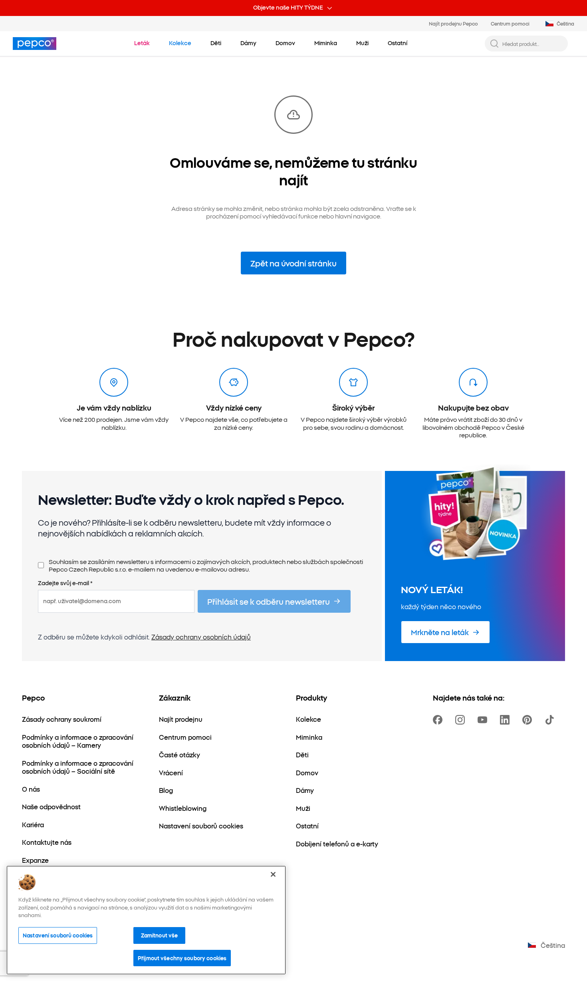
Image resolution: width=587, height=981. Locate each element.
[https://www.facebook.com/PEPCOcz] (439, 720)
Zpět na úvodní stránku (293, 263)
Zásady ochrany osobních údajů (201, 636)
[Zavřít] (273, 874)
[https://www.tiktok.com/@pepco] (551, 720)
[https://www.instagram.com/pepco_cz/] (461, 720)
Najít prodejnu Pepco (453, 23)
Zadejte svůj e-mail (65, 583)
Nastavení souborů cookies (58, 935)
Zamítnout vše (159, 935)
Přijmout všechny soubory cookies (182, 957)
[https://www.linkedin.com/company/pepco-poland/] (506, 720)
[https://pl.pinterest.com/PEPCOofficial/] (528, 720)
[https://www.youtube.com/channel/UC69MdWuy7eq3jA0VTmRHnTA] (484, 720)
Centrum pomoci (510, 23)
